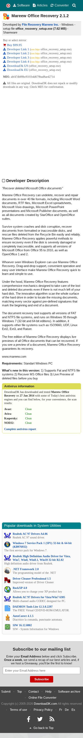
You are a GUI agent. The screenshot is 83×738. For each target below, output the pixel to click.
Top (19, 691)
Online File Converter (42, 697)
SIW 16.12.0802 (22, 625)
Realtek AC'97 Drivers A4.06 (30, 533)
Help (48, 691)
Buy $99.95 (14, 45)
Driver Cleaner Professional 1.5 (32, 578)
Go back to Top (43, 728)
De (67, 709)
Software (23, 5)
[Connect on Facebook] (28, 720)
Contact (33, 691)
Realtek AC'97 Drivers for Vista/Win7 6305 (39, 597)
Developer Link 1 (18, 49)
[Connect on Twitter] (40, 720)
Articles (42, 5)
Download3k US (18, 65)
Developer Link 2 (18, 53)
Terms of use (18, 709)
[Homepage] (8, 5)
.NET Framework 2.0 (26, 569)
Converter (62, 5)
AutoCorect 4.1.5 (23, 616)
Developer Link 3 (18, 57)
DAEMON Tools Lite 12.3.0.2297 (33, 606)
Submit (5, 691)
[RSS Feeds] (52, 720)
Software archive (69, 691)
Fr (60, 709)
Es (73, 709)
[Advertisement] (41, 133)
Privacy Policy (43, 709)
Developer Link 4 (18, 61)
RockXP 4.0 (20, 587)
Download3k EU (18, 69)
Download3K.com (45, 703)
